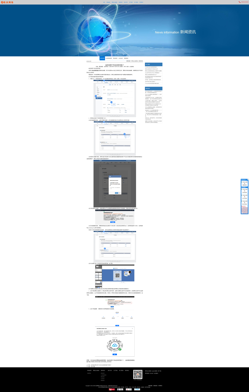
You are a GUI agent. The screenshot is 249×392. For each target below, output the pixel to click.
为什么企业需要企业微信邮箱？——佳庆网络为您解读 (153, 95)
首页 (104, 2)
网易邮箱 (126, 58)
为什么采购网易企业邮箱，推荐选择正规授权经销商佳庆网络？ (153, 108)
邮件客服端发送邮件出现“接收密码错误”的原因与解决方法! (153, 77)
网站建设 (108, 2)
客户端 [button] (159, 371)
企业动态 (121, 58)
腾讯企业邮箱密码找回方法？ (151, 74)
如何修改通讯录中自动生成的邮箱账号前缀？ (101, 365)
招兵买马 (126, 2)
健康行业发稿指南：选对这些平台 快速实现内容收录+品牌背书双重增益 (153, 122)
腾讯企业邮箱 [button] (148, 371)
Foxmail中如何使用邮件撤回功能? (152, 83)
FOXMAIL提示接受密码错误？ (151, 67)
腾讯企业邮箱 (134, 61)
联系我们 (141, 2)
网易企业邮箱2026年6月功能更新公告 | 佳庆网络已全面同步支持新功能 (153, 104)
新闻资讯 (120, 2)
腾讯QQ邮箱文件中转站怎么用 (151, 69)
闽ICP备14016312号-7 (113, 385)
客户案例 (136, 2)
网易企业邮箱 (114, 2)
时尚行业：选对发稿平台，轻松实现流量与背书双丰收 (153, 118)
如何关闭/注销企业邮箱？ (150, 81)
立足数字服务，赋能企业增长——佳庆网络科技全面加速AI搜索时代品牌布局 (153, 101)
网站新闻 (115, 58)
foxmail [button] (151, 373)
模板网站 (89, 373)
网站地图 (150, 385)
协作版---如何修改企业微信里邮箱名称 (153, 79)
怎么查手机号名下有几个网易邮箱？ (152, 72)
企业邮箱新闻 (109, 58)
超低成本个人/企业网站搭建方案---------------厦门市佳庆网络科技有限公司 (153, 111)
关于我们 (131, 2)
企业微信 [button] (156, 373)
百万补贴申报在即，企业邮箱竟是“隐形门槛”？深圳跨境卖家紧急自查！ (153, 92)
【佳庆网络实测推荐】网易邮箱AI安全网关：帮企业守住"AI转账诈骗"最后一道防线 (153, 115)
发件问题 (93, 366)
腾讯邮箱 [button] (147, 373)
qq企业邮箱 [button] (154, 371)
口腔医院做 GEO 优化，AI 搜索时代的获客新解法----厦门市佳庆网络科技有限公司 (153, 98)
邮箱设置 (102, 58)
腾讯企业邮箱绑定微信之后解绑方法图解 (153, 70)
